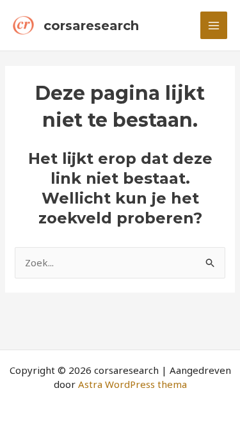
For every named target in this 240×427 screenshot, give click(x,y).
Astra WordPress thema (132, 384)
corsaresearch (91, 25)
